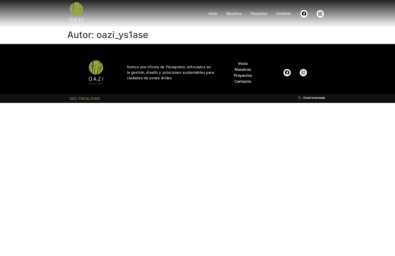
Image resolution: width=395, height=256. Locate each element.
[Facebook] (304, 13)
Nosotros (233, 13)
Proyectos (259, 13)
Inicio (212, 13)
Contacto (283, 13)
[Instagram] (320, 13)
